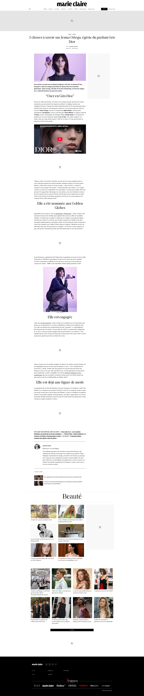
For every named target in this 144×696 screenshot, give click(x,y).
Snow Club (91, 9)
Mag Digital (83, 9)
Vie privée (66, 670)
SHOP (104, 9)
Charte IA (50, 670)
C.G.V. (33, 674)
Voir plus (72, 630)
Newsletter (111, 9)
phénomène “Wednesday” (63, 213)
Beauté (51, 9)
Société (70, 9)
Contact (50, 674)
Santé (76, 9)
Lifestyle (63, 9)
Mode (45, 9)
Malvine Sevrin (73, 46)
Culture (57, 9)
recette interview (45, 323)
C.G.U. (33, 670)
